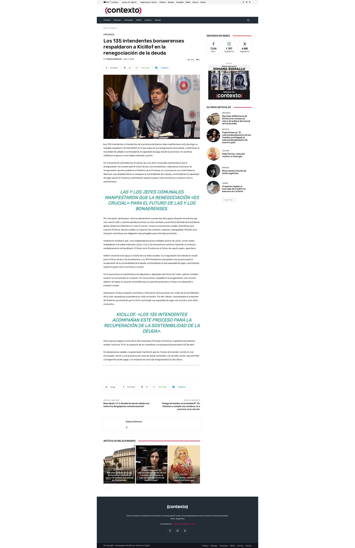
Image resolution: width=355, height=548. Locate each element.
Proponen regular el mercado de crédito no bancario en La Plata (234, 189)
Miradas (225, 167)
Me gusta (213, 42)
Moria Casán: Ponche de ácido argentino (234, 172)
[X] (250, 2)
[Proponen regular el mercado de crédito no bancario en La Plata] (213, 187)
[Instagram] (246, 2)
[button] (248, 20)
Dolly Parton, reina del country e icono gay (184, 478)
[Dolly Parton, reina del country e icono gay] (184, 464)
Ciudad (225, 183)
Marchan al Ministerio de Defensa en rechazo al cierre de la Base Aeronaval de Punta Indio (119, 476)
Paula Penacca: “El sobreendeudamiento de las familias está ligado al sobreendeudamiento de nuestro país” (151, 475)
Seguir (229, 42)
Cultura (183, 474)
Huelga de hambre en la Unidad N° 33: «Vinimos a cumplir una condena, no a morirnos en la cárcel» (181, 406)
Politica (151, 467)
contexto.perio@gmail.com (183, 524)
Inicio (105, 28)
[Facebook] (243, 2)
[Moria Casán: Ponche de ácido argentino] (213, 170)
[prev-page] (105, 488)
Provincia (113, 28)
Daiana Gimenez (114, 59)
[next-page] (109, 488)
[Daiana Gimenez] (114, 424)
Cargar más (228, 200)
